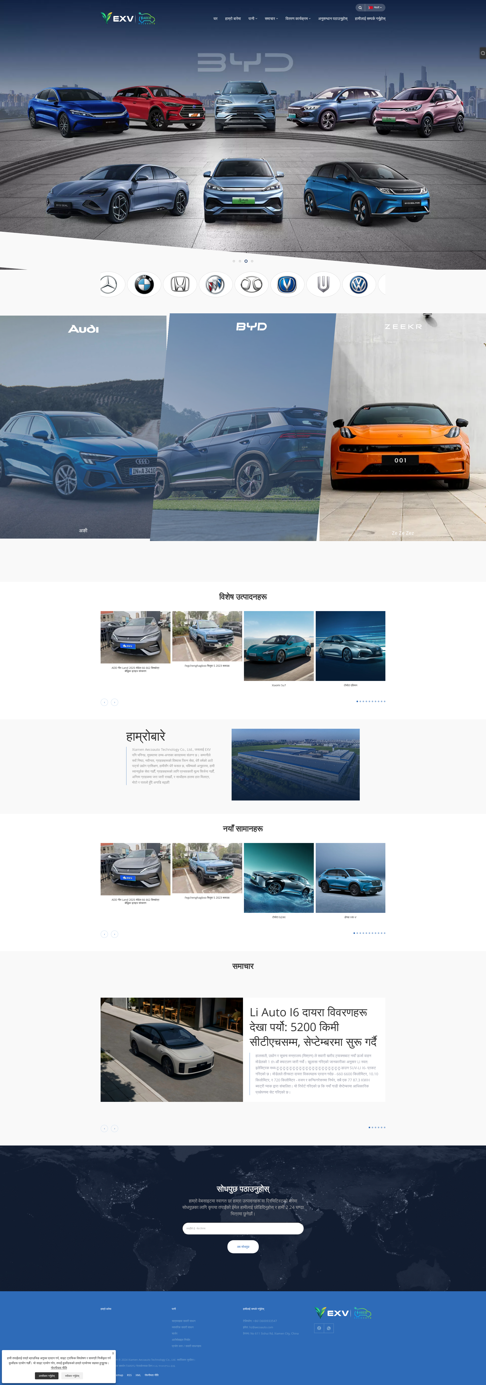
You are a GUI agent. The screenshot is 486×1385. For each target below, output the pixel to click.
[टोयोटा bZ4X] (279, 877)
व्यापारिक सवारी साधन (183, 1327)
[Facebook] (319, 1328)
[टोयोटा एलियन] (351, 646)
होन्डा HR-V (350, 917)
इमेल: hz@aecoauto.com (258, 1327)
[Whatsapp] (329, 1328)
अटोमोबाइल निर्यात (181, 1340)
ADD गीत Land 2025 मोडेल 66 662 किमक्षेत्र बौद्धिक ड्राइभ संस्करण (135, 669)
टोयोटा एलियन (350, 685)
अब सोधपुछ (243, 1247)
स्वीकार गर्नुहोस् (72, 1376)
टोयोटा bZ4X (279, 917)
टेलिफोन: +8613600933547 (260, 1321)
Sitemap (118, 1375)
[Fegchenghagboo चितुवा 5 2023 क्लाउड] (207, 636)
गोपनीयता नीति (152, 1375)
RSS (129, 1375)
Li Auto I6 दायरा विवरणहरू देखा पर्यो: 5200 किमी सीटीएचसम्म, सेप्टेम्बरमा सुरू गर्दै (313, 1026)
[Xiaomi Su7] (279, 646)
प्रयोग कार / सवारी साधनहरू (186, 1346)
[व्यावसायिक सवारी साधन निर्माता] (243, 134)
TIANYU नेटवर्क (134, 1366)
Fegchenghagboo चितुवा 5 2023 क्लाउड (207, 665)
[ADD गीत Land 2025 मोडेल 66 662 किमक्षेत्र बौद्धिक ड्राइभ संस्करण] (135, 637)
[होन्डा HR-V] (351, 877)
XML (138, 1375)
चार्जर (175, 1333)
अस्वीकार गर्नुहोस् (47, 1376)
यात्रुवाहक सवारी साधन (184, 1321)
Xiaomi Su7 (279, 685)
